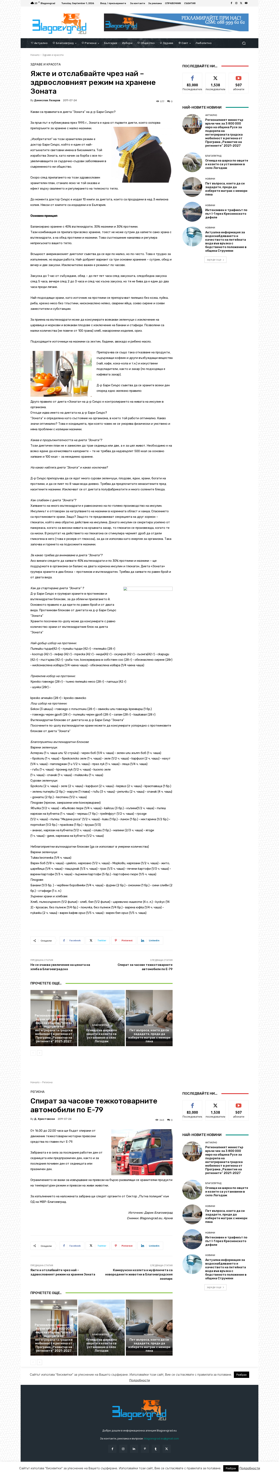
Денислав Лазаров (47, 100)
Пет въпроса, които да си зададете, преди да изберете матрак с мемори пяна (149, 1035)
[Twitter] (241, 3)
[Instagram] (236, 3)
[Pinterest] (145, 1449)
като (192, 76)
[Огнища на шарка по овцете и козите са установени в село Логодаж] (101, 1018)
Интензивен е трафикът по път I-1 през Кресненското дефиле (226, 213)
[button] (244, 43)
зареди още (214, 259)
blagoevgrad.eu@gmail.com (161, 1438)
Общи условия (79, 1470)
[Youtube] (246, 3)
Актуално (53, 1010)
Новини (149, 1025)
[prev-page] (33, 1053)
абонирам (239, 76)
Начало (35, 55)
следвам (215, 76)
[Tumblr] (156, 1449)
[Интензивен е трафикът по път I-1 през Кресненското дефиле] (192, 212)
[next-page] (39, 1053)
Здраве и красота (53, 55)
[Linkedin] (134, 1449)
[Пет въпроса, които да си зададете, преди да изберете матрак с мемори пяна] (149, 1018)
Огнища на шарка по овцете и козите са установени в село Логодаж (101, 1035)
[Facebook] (231, 3)
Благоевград (100, 1025)
